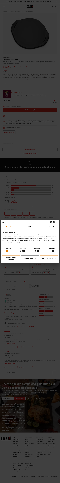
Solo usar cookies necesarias (11, 258)
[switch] (22, 251)
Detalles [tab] (30, 227)
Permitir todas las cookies (49, 258)
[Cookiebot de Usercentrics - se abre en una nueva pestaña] (51, 222)
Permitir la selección (30, 258)
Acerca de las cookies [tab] (50, 227)
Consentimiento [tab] (10, 227)
